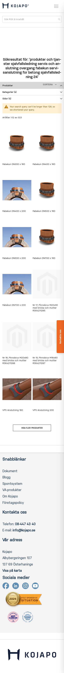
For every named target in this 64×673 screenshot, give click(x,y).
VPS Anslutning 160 (12, 410)
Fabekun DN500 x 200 (14, 258)
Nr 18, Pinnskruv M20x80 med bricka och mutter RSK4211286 (15, 360)
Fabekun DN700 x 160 (44, 258)
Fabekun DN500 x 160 (44, 211)
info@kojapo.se (24, 530)
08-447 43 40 (25, 524)
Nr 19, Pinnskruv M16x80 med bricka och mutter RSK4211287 (45, 360)
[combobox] (32, 19)
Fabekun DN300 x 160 (13, 164)
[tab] (32, 85)
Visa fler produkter (32, 428)
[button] (50, 84)
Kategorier (9, 92)
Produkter (7, 85)
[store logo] (15, 6)
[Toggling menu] (56, 6)
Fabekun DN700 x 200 (14, 305)
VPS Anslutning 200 (43, 410)
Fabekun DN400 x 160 (44, 164)
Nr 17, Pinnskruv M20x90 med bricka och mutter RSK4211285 (45, 308)
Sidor (6, 98)
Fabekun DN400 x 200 (14, 211)
